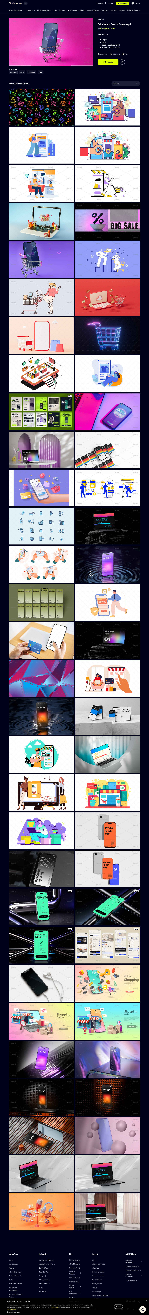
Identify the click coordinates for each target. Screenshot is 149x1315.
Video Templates (15, 10)
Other (22, 72)
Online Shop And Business (86, 161)
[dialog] (74, 1306)
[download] (70, 122)
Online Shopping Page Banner (87, 999)
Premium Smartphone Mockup (21, 922)
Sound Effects (93, 10)
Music (82, 10)
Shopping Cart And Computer (87, 313)
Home (11, 1260)
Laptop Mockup (16, 465)
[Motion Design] (80, 1286)
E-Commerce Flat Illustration (87, 122)
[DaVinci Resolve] (80, 1273)
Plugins (121, 10)
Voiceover (74, 10)
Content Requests (15, 1276)
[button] (51, 1312)
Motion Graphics (44, 10)
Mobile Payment (16, 161)
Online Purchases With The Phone (22, 503)
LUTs (55, 10)
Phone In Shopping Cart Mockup (22, 275)
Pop (40, 72)
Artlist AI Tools (132, 10)
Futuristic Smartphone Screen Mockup (24, 960)
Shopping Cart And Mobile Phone (22, 351)
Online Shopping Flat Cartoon (87, 808)
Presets (30, 10)
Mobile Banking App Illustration (88, 618)
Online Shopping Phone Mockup (21, 656)
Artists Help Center (98, 1264)
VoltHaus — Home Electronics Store (90, 960)
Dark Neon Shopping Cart (86, 351)
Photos (113, 10)
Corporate (31, 72)
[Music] (74, 1297)
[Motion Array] (79, 1260)
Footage (62, 10)
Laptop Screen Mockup (18, 1189)
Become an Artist (98, 1272)
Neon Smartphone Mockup (86, 427)
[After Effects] (79, 1264)
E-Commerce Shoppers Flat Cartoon (23, 808)
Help (93, 1260)
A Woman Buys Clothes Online (21, 846)
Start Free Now (122, 3)
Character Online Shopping (86, 389)
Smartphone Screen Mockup (87, 580)
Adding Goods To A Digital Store (21, 770)
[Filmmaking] (78, 1281)
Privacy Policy (97, 1284)
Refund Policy (97, 1280)
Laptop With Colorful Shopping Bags (23, 237)
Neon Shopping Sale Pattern (20, 122)
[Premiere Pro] (79, 1268)
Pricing (11, 1280)
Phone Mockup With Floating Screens (90, 884)
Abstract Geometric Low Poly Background (25, 694)
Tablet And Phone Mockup (86, 732)
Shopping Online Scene (85, 694)
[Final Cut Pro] (79, 1277)
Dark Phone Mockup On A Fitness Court (24, 884)
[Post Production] (80, 1292)
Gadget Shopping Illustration (20, 1227)
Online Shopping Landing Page (88, 1037)
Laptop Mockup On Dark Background (90, 656)
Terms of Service (98, 1276)
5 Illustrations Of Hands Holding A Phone (25, 580)
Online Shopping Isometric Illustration (23, 389)
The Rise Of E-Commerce (86, 275)
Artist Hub (95, 1268)
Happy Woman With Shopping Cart (23, 313)
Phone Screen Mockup (18, 999)
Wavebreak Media (107, 28)
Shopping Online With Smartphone (22, 199)
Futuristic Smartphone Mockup (88, 922)
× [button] (146, 1300)
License (94, 1288)
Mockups (13, 72)
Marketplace (13, 1264)
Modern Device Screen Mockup (88, 465)
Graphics (104, 10)
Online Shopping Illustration (87, 199)
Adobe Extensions (15, 1272)
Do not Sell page (11, 1309)
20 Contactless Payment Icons (21, 541)
